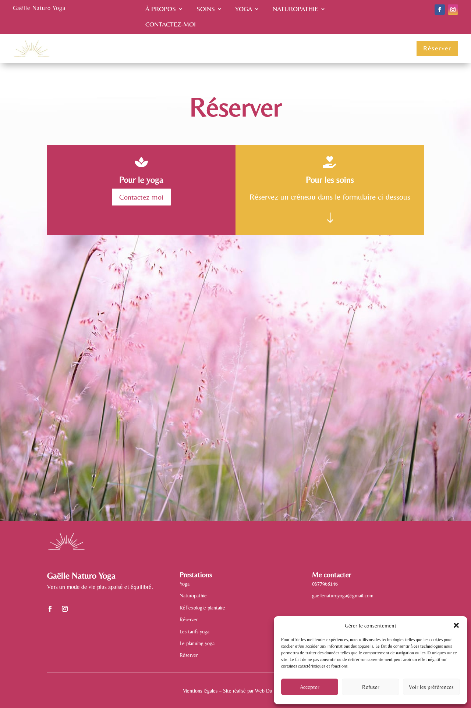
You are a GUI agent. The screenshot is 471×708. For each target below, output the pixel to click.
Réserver (437, 48)
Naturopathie (295, 9)
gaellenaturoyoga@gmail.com (342, 595)
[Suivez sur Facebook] (440, 9)
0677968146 (325, 584)
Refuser (370, 687)
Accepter (309, 687)
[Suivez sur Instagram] (453, 9)
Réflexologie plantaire (202, 608)
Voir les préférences (431, 687)
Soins (205, 9)
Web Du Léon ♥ (271, 691)
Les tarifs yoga (194, 631)
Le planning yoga (197, 643)
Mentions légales (200, 691)
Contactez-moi (170, 25)
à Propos (160, 9)
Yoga (243, 9)
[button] (456, 625)
